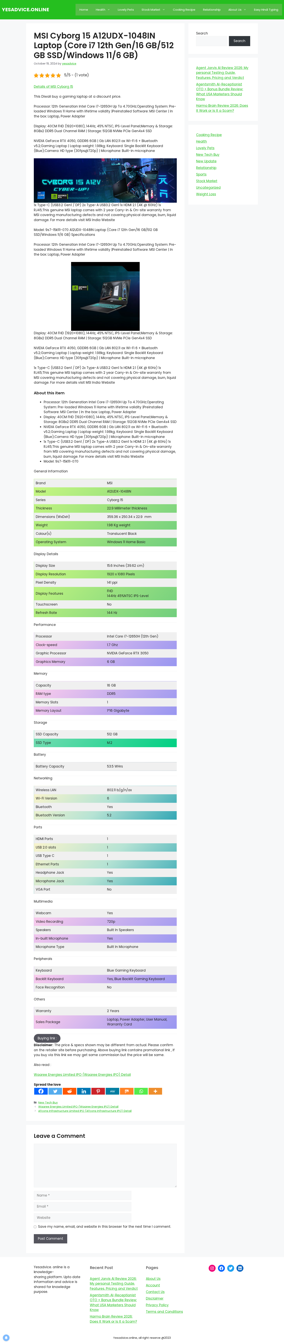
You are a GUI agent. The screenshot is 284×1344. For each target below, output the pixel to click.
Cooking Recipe (184, 10)
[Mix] (126, 1091)
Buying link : (47, 1038)
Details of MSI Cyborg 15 (53, 86)
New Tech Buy (48, 1102)
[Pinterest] (98, 1091)
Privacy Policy (157, 1305)
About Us (234, 10)
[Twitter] (55, 1091)
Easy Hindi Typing (266, 10)
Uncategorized (208, 187)
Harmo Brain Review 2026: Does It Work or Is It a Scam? (222, 108)
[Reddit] (69, 1091)
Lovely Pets (126, 10)
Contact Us (155, 1292)
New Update (206, 161)
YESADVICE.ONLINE (25, 9)
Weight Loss (206, 194)
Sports (201, 174)
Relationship (212, 10)
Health (100, 10)
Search (202, 33)
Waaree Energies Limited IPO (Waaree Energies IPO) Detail (82, 1074)
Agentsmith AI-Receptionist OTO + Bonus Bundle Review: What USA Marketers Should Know (219, 92)
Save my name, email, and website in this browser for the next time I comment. (104, 1226)
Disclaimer (154, 1298)
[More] (155, 1091)
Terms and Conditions (164, 1311)
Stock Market (151, 10)
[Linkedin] (84, 1091)
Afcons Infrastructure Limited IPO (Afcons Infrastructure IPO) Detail (85, 1111)
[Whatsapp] (141, 1091)
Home (83, 10)
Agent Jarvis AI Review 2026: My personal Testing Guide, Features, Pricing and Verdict (222, 72)
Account (153, 1285)
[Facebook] (41, 1091)
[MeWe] (112, 1091)
